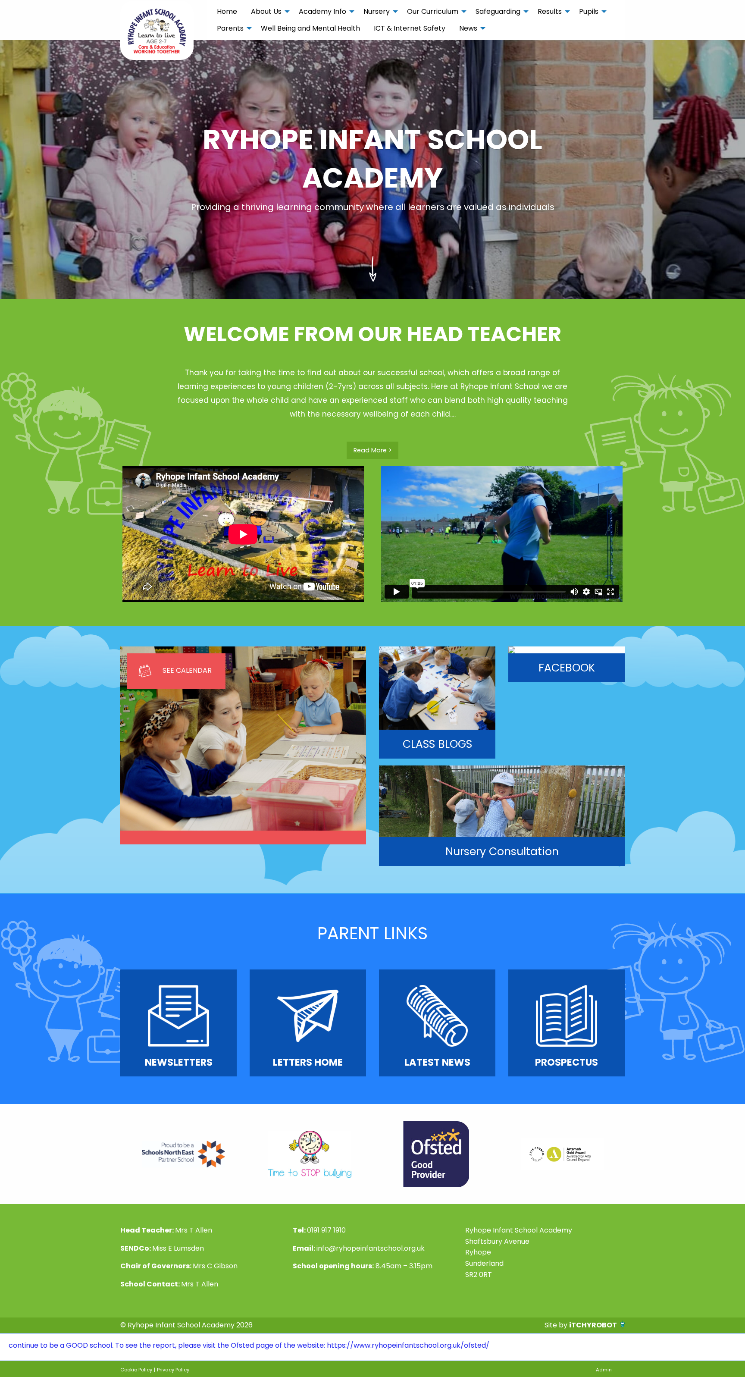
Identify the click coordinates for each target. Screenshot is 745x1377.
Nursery (376, 11)
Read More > (373, 450)
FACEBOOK (566, 667)
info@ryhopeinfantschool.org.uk (370, 1248)
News (468, 28)
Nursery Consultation (502, 851)
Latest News (437, 1062)
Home (227, 11)
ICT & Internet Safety (409, 28)
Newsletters (179, 1062)
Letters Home (308, 1062)
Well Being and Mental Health (310, 28)
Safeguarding (498, 11)
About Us (266, 11)
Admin (604, 1369)
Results (550, 11)
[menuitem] (227, 11)
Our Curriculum (432, 11)
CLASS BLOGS (437, 744)
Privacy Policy (173, 1369)
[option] (183, 1154)
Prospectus (566, 1062)
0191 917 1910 (326, 1230)
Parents (230, 28)
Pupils (588, 11)
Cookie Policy (136, 1369)
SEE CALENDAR (187, 670)
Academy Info (322, 11)
